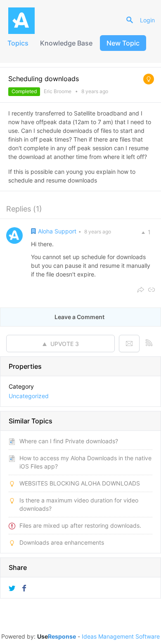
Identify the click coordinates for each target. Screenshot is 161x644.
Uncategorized (29, 395)
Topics (17, 43)
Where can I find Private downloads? (68, 441)
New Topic (123, 43)
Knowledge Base (66, 43)
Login (147, 20)
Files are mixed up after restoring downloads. (80, 525)
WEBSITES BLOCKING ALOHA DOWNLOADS (79, 483)
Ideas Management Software (121, 636)
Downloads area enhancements (61, 542)
